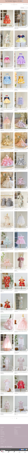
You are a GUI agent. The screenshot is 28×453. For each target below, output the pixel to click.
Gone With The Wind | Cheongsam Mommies (6, 228)
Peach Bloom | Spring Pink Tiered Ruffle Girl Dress (6, 169)
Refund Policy (15, 431)
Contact (1, 430)
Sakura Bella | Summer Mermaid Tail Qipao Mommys (21, 310)
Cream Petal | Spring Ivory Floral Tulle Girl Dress (6, 189)
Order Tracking (2, 431)
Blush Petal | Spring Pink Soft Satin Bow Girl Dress (20, 189)
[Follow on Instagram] (25, 446)
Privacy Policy (15, 430)
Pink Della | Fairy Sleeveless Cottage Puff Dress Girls (21, 331)
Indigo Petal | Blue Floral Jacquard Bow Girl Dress (20, 169)
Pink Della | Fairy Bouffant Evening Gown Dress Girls (21, 249)
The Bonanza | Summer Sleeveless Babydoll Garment (7, 27)
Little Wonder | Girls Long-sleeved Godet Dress (20, 392)
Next (16, 418)
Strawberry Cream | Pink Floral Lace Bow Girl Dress (21, 149)
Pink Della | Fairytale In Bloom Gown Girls (5, 351)
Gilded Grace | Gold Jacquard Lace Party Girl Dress (7, 149)
